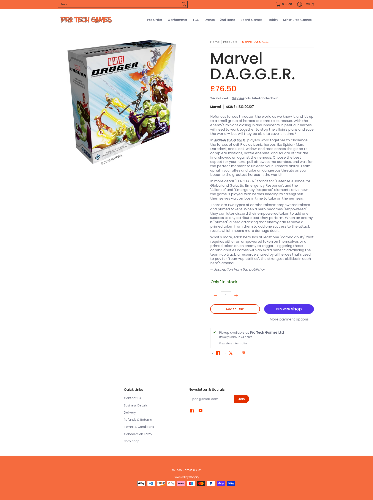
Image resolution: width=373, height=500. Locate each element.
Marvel (215, 107)
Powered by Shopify (186, 477)
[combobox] (119, 4)
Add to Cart (235, 309)
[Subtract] (215, 295)
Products (230, 42)
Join (241, 399)
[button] (218, 353)
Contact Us (132, 398)
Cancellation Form (138, 434)
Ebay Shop (131, 441)
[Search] (183, 4)
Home (215, 42)
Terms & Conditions (139, 427)
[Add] (236, 295)
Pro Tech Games (181, 470)
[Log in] (299, 4)
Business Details (136, 405)
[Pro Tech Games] (86, 20)
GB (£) (310, 4)
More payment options (289, 319)
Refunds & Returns (138, 419)
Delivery (130, 412)
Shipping (238, 98)
